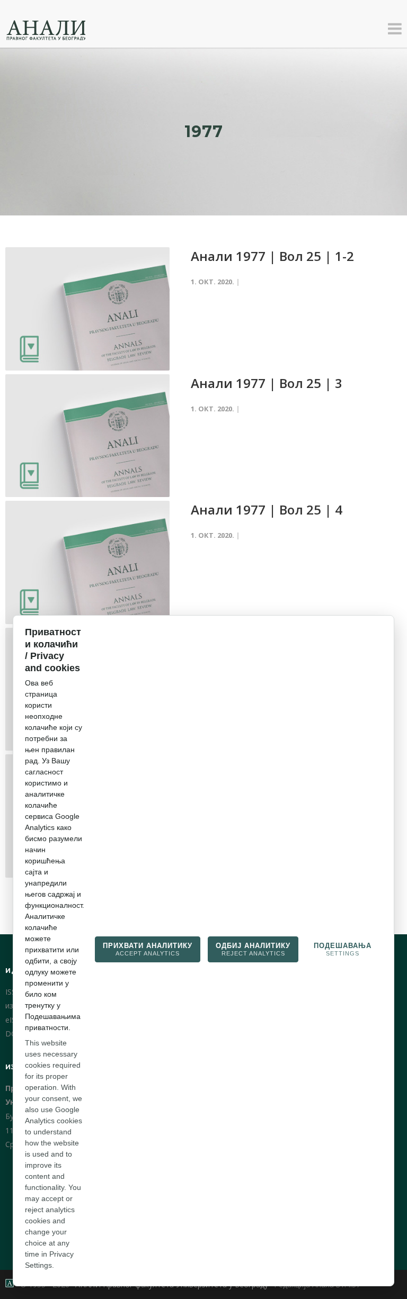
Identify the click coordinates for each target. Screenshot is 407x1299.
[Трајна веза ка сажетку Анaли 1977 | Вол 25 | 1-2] (87, 309)
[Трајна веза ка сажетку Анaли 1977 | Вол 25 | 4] (87, 562)
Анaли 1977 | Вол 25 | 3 (266, 383)
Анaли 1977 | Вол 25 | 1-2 (272, 256)
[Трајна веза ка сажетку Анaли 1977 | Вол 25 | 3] (87, 436)
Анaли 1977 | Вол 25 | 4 (266, 509)
